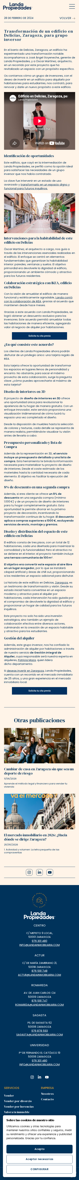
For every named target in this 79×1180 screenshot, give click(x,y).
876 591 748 (39, 971)
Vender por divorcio (18, 1101)
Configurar (39, 1169)
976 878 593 (39, 1031)
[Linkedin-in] (39, 872)
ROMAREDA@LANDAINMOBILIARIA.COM (39, 1005)
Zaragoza (61, 582)
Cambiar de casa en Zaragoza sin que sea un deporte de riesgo (39, 771)
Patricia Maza (27, 660)
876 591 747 (39, 1001)
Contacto (47, 1099)
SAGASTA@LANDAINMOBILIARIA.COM (39, 1034)
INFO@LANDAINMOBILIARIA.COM (39, 945)
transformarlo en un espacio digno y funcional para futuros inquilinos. (37, 186)
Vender (9, 1095)
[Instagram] (29, 872)
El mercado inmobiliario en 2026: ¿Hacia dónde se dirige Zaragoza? (35, 837)
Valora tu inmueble (17, 1112)
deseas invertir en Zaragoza (25, 671)
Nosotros (47, 1093)
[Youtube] (49, 872)
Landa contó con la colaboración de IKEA (38, 299)
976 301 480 (39, 941)
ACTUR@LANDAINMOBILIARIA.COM (39, 975)
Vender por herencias (19, 1106)
